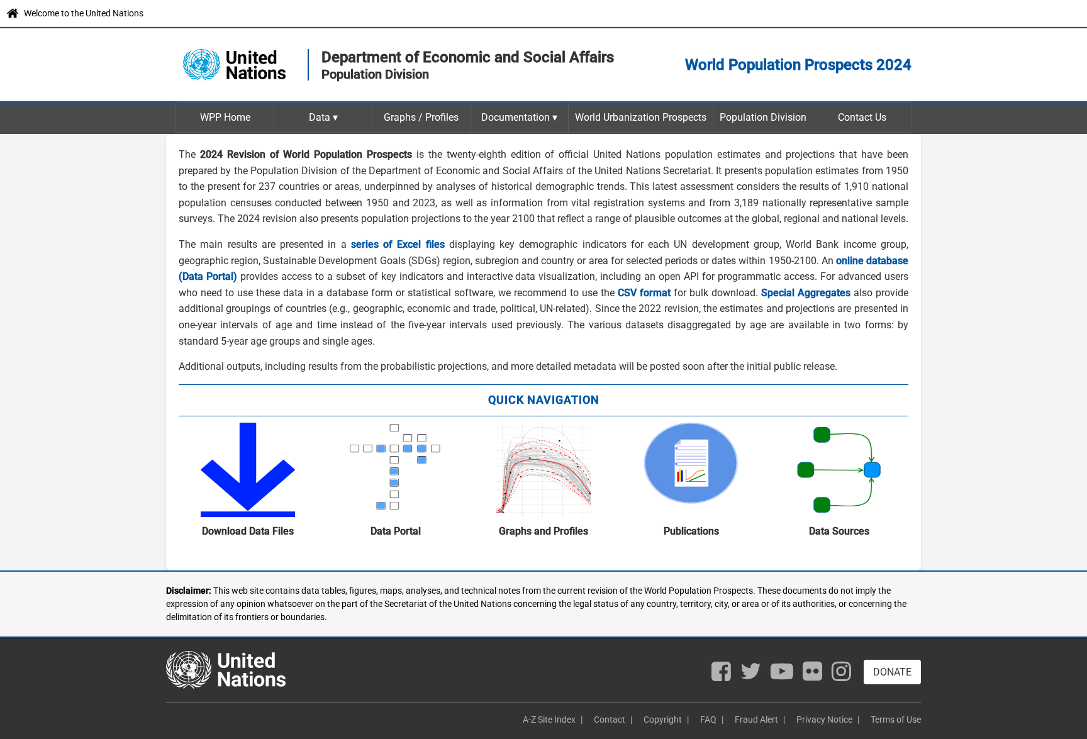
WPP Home (225, 117)
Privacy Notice (824, 719)
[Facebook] (721, 675)
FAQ (708, 719)
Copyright (663, 719)
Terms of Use (896, 719)
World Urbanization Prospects (640, 117)
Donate (892, 672)
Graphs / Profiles (421, 117)
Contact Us (862, 117)
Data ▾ (323, 117)
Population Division (763, 117)
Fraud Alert (756, 719)
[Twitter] (750, 675)
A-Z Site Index (549, 719)
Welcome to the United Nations (83, 13)
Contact (609, 719)
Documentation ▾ (519, 117)
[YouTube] (782, 675)
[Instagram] (841, 675)
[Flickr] (812, 675)
